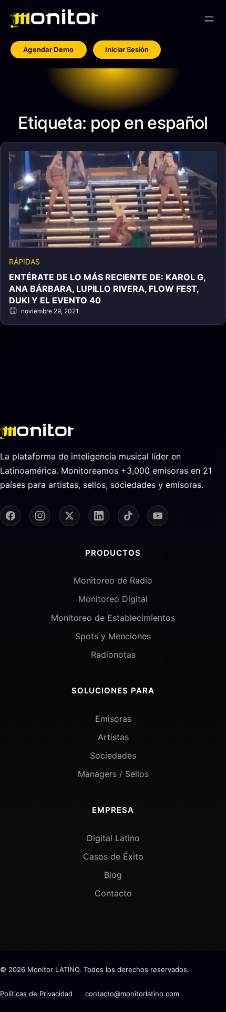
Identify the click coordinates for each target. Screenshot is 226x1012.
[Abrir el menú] (209, 19)
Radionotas (113, 654)
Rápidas (24, 261)
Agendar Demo (48, 49)
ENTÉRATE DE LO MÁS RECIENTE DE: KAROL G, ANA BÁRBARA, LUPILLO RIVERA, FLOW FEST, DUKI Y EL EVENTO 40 (107, 289)
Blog (113, 875)
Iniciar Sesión (127, 49)
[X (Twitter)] (69, 515)
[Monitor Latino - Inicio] (54, 18)
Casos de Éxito (113, 856)
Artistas (113, 737)
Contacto (113, 893)
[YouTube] (157, 515)
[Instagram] (39, 515)
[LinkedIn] (98, 515)
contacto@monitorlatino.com (132, 993)
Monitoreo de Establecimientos (113, 617)
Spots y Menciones (113, 636)
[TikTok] (128, 515)
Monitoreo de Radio (113, 580)
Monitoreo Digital (113, 599)
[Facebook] (10, 515)
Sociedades (113, 755)
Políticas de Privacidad (36, 993)
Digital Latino (113, 838)
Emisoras (113, 718)
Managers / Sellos (113, 774)
